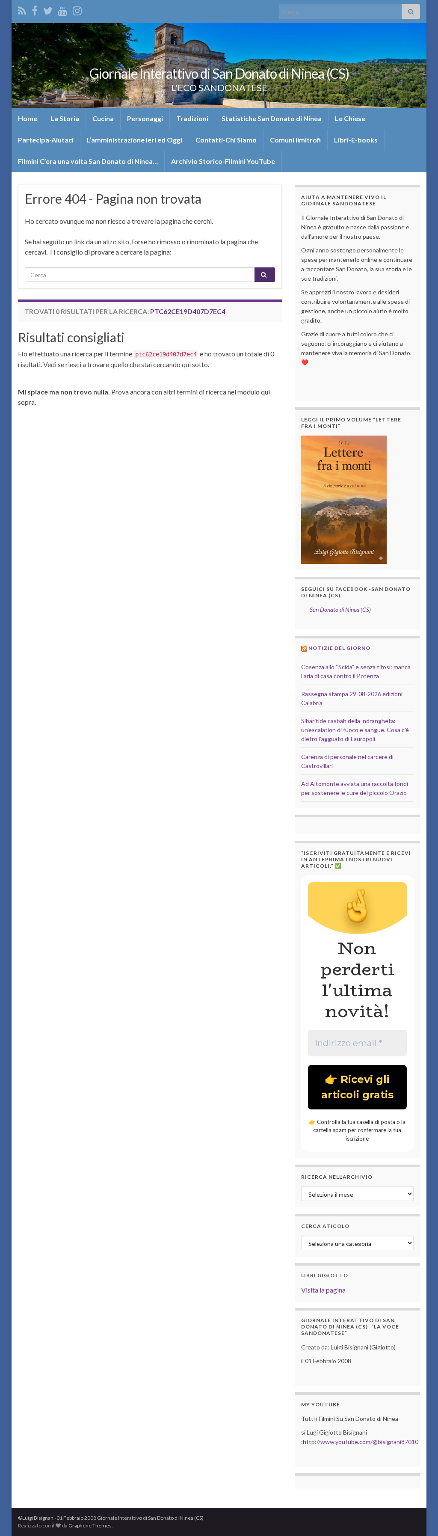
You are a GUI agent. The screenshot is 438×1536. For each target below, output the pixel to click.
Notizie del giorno (339, 648)
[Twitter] (48, 9)
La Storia (64, 118)
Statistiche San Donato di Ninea (272, 118)
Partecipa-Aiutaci (46, 140)
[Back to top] (418, 1516)
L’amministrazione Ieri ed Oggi (134, 140)
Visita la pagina (323, 1290)
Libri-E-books (356, 140)
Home (27, 118)
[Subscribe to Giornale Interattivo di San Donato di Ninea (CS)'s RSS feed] (22, 9)
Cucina (103, 118)
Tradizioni (192, 118)
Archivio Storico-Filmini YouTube (223, 161)
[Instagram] (77, 9)
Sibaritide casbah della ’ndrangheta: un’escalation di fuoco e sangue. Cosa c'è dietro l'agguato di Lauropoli (355, 729)
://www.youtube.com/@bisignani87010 (366, 1441)
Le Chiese (350, 118)
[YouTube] (62, 9)
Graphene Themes (90, 1525)
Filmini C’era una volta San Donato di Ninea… (88, 161)
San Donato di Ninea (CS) (340, 609)
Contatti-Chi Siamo (226, 140)
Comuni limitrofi (295, 140)
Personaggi (145, 118)
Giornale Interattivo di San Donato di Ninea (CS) (219, 73)
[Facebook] (35, 9)
